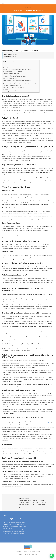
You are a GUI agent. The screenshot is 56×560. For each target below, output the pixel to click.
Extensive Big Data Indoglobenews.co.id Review (14, 76)
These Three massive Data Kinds (11, 73)
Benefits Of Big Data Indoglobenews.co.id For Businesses (17, 82)
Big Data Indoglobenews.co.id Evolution (12, 71)
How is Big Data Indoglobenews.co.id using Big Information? (17, 80)
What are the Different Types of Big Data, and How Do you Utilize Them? (20, 83)
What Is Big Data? (7, 67)
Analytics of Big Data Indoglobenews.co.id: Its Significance (17, 69)
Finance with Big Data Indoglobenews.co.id (13, 75)
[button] (52, 556)
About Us (21, 554)
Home (14, 10)
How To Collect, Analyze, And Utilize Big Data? (14, 87)
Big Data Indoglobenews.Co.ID (10, 66)
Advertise (28, 554)
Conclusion (5, 89)
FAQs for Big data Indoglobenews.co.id (12, 91)
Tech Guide (20, 10)
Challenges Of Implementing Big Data (12, 85)
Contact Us (35, 554)
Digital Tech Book (36, 551)
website (48, 423)
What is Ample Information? (10, 78)
